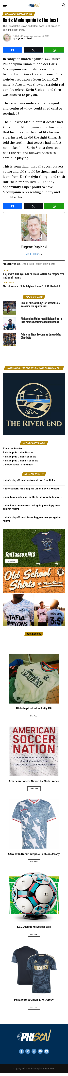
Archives (29, 264)
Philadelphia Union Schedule (19, 456)
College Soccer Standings (18, 464)
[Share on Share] (12, 50)
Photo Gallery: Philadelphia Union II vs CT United (31, 488)
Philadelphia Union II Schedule (20, 460)
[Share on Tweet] (33, 50)
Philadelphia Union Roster (18, 452)
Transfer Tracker (13, 448)
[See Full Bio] (41, 254)
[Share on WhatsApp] (54, 50)
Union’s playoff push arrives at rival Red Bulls (29, 480)
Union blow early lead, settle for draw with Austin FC (32, 497)
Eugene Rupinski (24, 38)
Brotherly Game (46, 264)
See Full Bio (31, 254)
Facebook (34, 633)
